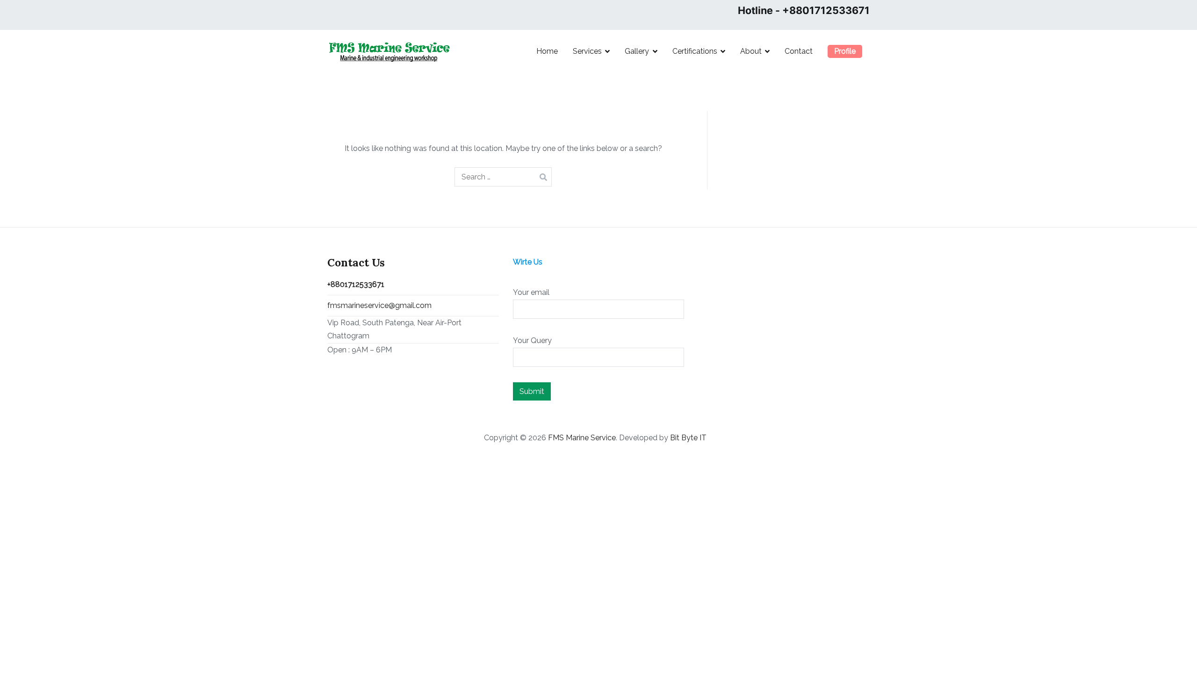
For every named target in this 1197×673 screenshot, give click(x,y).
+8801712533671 (355, 284)
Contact (799, 51)
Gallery (637, 51)
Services (587, 51)
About (751, 51)
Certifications (694, 51)
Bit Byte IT (688, 437)
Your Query (532, 340)
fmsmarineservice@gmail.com (379, 305)
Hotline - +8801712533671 (804, 10)
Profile (845, 51)
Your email (531, 292)
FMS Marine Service (582, 437)
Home (547, 51)
